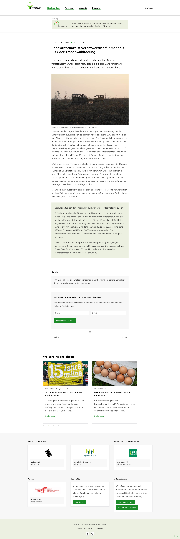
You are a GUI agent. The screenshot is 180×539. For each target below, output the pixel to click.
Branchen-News (80, 43)
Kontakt (79, 529)
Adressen (69, 8)
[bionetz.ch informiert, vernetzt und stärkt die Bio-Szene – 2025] (90, 24)
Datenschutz (99, 529)
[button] (148, 8)
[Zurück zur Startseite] (35, 5)
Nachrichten (53, 8)
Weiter (124, 337)
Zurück (56, 337)
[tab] (43, 425)
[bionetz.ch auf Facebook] (87, 534)
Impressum (88, 529)
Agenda (83, 8)
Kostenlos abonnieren (65, 320)
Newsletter (79, 502)
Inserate (96, 8)
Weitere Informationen (127, 507)
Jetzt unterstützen (125, 502)
